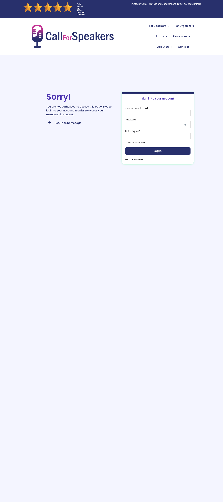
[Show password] (186, 124)
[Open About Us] (171, 47)
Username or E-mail (136, 108)
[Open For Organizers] (196, 26)
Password (130, 119)
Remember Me (136, 142)
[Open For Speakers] (168, 26)
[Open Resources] (189, 36)
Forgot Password (135, 159)
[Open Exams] (166, 36)
